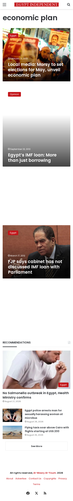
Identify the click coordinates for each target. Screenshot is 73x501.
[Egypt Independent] (36, 4)
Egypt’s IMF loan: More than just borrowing (32, 157)
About (9, 478)
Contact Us (35, 478)
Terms (36, 484)
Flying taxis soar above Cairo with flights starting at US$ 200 (47, 429)
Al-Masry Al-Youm (44, 473)
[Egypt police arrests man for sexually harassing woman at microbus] (12, 415)
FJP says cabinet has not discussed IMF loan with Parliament (35, 267)
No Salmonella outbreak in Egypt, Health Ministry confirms (36, 395)
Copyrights (50, 478)
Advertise (20, 478)
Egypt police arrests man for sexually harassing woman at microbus (44, 414)
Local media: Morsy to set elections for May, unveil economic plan (35, 69)
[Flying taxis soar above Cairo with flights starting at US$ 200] (12, 432)
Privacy (62, 478)
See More (36, 446)
